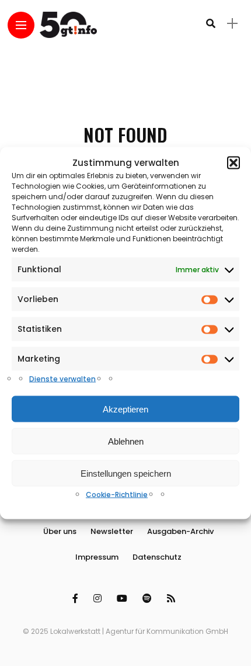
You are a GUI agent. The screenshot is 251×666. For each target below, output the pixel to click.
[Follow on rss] (173, 598)
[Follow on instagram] (99, 598)
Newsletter (111, 531)
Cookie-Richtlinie (117, 495)
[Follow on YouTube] (124, 598)
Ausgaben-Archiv (180, 531)
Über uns (59, 531)
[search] (210, 23)
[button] (233, 162)
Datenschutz (157, 557)
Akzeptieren (125, 409)
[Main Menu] (21, 25)
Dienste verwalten (62, 379)
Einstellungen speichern (126, 473)
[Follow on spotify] (148, 598)
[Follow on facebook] (77, 598)
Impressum (96, 557)
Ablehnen (126, 441)
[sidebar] (232, 23)
